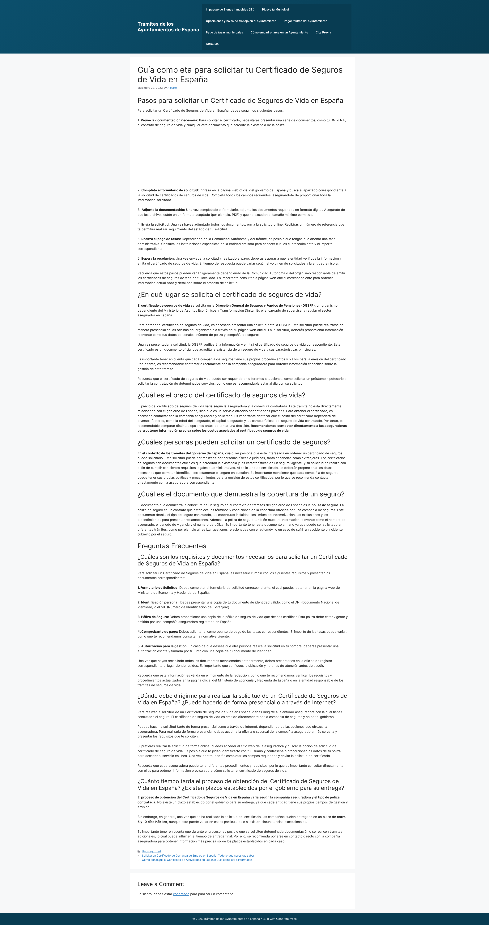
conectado (181, 894)
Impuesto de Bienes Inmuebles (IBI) (230, 9)
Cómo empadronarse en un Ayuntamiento (279, 32)
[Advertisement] (243, 159)
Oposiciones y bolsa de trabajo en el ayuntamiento (241, 21)
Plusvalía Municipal (275, 9)
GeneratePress (286, 919)
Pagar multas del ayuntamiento (305, 21)
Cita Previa (323, 32)
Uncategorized (151, 851)
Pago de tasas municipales (224, 32)
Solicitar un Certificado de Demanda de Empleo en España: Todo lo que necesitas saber (198, 855)
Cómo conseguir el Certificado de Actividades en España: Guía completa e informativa (197, 859)
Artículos (212, 44)
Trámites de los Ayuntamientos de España (168, 26)
